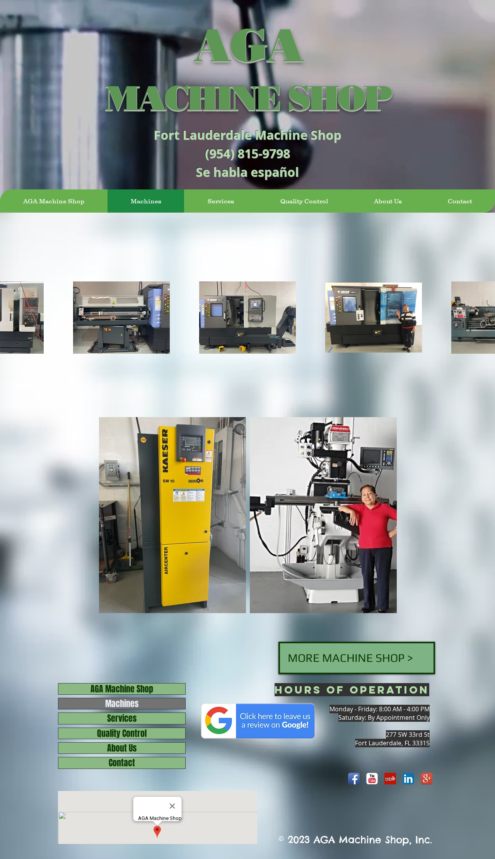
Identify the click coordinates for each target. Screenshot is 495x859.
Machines (121, 703)
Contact (122, 762)
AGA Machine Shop (121, 688)
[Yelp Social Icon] (390, 778)
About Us (122, 748)
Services (122, 718)
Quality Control (122, 733)
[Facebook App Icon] (354, 778)
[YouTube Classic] (372, 778)
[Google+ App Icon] (426, 778)
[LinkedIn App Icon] (408, 778)
